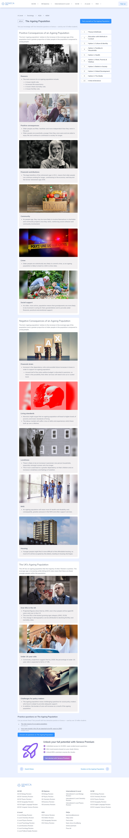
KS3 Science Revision (48, 815)
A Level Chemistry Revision (25, 818)
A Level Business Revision (25, 826)
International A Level (73, 791)
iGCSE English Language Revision (27, 804)
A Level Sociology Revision (25, 828)
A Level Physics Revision (24, 820)
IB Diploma (45, 791)
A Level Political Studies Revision (27, 831)
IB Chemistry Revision (48, 799)
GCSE (92, 791)
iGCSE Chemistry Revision (25, 796)
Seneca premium (71, 826)
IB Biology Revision (47, 794)
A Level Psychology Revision (25, 823)
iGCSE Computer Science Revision (27, 807)
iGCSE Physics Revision (24, 799)
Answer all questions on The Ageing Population (36, 735)
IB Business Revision (48, 802)
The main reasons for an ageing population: (34, 724)
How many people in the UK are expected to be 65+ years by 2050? (41, 728)
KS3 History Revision (48, 823)
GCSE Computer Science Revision (100, 807)
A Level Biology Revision (24, 815)
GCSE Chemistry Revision (98, 796)
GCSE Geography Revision (98, 802)
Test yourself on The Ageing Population (95, 21)
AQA (39, 15)
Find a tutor (69, 820)
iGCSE (19, 791)
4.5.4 (47, 15)
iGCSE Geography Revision (25, 802)
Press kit (68, 828)
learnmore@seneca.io (72, 815)
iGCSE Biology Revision (24, 794)
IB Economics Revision (48, 804)
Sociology (30, 15)
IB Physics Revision (47, 796)
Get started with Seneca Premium (57, 758)
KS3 (43, 812)
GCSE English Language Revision (100, 804)
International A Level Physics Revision (74, 804)
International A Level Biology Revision (74, 795)
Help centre (69, 818)
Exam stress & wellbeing (73, 823)
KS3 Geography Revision (49, 820)
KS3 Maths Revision (48, 818)
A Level (20, 15)
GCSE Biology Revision (97, 794)
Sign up (123, 4)
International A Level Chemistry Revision (75, 799)
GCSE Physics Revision (97, 799)
